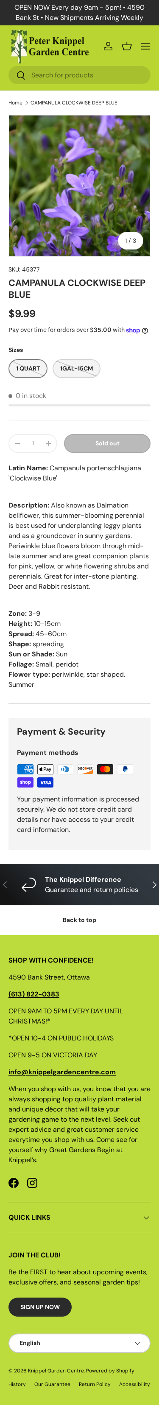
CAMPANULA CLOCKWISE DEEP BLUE (74, 102)
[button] (126, 46)
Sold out (107, 443)
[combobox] (79, 75)
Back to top (79, 920)
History (17, 1384)
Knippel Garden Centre (56, 1370)
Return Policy (95, 1384)
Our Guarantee (52, 1384)
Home (15, 102)
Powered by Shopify (110, 1370)
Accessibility (134, 1384)
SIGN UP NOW (40, 1307)
